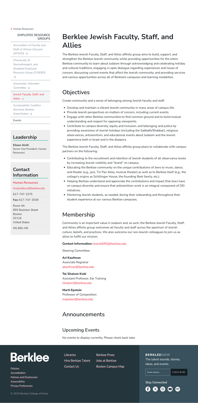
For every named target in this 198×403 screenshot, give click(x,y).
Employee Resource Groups (33, 37)
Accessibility (18, 381)
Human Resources (23, 29)
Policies (15, 368)
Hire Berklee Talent (77, 360)
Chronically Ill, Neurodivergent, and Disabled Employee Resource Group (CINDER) (29, 66)
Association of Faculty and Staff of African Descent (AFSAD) (29, 49)
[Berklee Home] (30, 357)
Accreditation (18, 373)
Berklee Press (105, 355)
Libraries (70, 355)
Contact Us (71, 366)
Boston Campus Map (110, 366)
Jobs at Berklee (106, 360)
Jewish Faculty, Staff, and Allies (28, 96)
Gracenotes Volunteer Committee (26, 86)
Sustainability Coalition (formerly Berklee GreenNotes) (27, 109)
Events (17, 120)
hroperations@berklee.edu (29, 188)
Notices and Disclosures (24, 377)
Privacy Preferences (22, 386)
